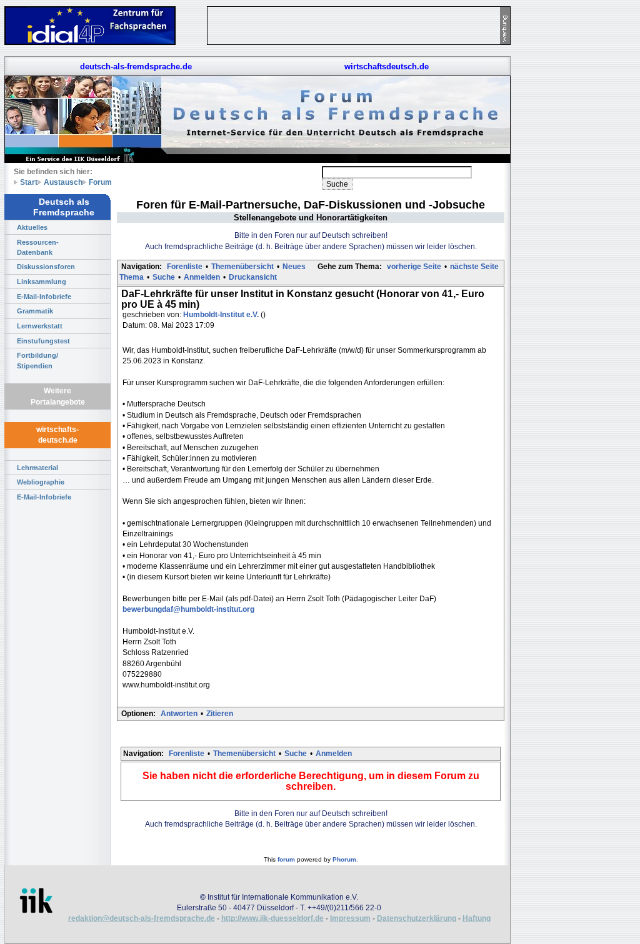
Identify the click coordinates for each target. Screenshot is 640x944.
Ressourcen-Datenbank (38, 247)
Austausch (63, 182)
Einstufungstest (43, 341)
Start (29, 182)
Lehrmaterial (37, 467)
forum (286, 859)
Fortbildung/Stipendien (37, 360)
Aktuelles (32, 227)
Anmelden (202, 277)
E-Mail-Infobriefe (44, 296)
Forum (100, 182)
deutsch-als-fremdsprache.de (136, 66)
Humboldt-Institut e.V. (222, 314)
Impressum (350, 918)
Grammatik (35, 311)
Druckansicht (253, 277)
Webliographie (40, 482)
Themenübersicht (242, 266)
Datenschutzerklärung (416, 918)
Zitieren (219, 713)
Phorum (344, 859)
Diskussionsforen (46, 266)
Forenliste (184, 266)
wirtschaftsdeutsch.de (386, 66)
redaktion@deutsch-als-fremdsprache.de (141, 918)
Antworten (179, 713)
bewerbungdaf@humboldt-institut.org (188, 609)
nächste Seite (474, 266)
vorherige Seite (414, 266)
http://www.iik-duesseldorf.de (272, 918)
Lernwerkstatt (39, 326)
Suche (163, 277)
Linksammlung (41, 281)
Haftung (476, 918)
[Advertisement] (569, 187)
